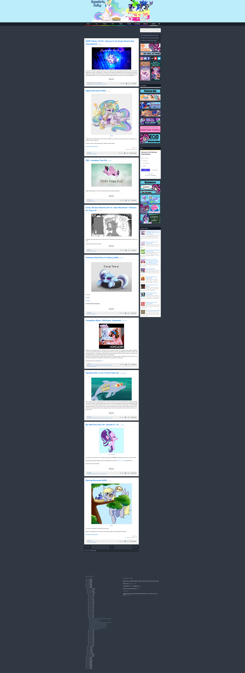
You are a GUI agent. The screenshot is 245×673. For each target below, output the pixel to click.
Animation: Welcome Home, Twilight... (152, 285)
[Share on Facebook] (126, 83)
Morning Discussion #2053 (96, 480)
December (90, 588)
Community (137, 24)
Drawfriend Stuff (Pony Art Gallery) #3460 (102, 257)
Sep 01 (90, 645)
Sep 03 (90, 642)
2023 (88, 583)
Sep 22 (90, 605)
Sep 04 (90, 641)
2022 (88, 584)
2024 (88, 581)
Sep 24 (90, 602)
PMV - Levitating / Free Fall (96, 160)
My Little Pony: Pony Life (99, 473)
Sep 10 (90, 633)
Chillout (94, 365)
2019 (88, 657)
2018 (88, 658)
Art (96, 24)
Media (121, 24)
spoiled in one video (121, 460)
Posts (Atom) (93, 550)
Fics (113, 24)
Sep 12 (90, 630)
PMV (93, 201)
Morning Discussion (93, 542)
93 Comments (133, 473)
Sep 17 (90, 611)
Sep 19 (90, 609)
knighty (140, 586)
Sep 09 (90, 634)
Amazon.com (128, 594)
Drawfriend (93, 313)
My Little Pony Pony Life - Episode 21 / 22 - (103, 424)
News (104, 24)
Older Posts (135, 547)
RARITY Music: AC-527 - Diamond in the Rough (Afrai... (100, 618)
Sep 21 (90, 606)
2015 (88, 662)
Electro (91, 84)
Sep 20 (90, 607)
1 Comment (134, 83)
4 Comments (133, 250)
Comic (91, 251)
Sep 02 (90, 643)
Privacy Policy (126, 591)
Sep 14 (90, 615)
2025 (88, 580)
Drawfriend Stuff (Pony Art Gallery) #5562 (151, 293)
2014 (88, 664)
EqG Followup (95, 418)
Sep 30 (90, 594)
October (90, 591)
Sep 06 (90, 638)
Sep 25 (90, 600)
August (89, 646)
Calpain (136, 147)
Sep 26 (90, 599)
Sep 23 (90, 603)
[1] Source (88, 300)
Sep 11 (90, 631)
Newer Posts (87, 547)
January (90, 656)
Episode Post (92, 473)
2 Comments (133, 200)
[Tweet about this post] (129, 83)
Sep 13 (90, 617)
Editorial (145, 24)
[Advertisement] (150, 327)
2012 (88, 667)
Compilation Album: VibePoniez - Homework (103, 320)
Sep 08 (90, 635)
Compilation (98, 365)
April (89, 652)
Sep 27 (90, 598)
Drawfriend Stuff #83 (150, 268)
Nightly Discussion (93, 153)
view (129, 149)
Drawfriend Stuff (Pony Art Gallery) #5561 (151, 277)
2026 (88, 579)
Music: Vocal (104, 84)
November (90, 590)
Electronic (94, 84)
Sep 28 (90, 596)
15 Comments (133, 417)
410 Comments (133, 541)
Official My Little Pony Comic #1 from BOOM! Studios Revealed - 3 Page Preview (153, 233)
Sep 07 (90, 637)
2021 (88, 586)
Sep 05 (90, 639)
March (89, 653)
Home (88, 24)
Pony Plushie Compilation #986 (153, 310)
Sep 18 (90, 610)
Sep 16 (90, 613)
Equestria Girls (101, 418)
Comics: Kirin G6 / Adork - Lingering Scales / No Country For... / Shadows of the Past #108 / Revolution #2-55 (152, 261)
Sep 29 (90, 595)
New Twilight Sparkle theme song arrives (149, 35)
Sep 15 (90, 614)
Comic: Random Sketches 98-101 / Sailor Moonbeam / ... (100, 622)
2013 (88, 665)
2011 (88, 668)
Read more (111, 79)
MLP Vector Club (132, 583)
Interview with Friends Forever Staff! (149, 40)
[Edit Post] (102, 82)
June (89, 649)
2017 (88, 660)
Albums (91, 365)
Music (100, 84)
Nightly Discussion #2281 (96, 90)
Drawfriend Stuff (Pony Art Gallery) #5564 (151, 242)
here (102, 360)
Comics (129, 24)
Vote (125, 149)
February (90, 654)
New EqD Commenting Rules (92, 146)
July (89, 647)
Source (111, 135)
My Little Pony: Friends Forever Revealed (150, 37)
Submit (153, 24)
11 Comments (133, 313)
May (89, 650)
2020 (88, 587)
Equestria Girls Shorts (108, 418)
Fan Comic (94, 251)
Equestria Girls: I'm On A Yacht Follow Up (102, 372)
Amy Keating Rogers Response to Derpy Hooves (153, 250)
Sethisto (131, 586)
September (90, 592)
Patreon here (135, 149)
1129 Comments (133, 153)
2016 (88, 661)
